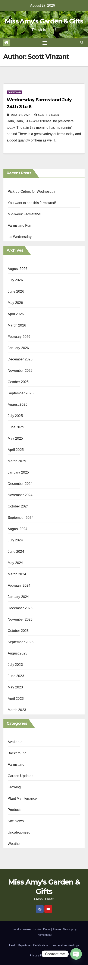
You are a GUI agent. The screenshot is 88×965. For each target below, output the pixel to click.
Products (15, 810)
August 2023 (17, 653)
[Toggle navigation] (45, 43)
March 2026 (17, 325)
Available (15, 742)
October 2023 (18, 631)
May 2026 (15, 303)
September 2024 (21, 517)
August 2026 (17, 269)
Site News (16, 821)
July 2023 (15, 664)
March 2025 (17, 461)
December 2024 (20, 483)
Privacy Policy (39, 955)
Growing (14, 787)
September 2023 (21, 642)
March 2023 (17, 710)
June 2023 (16, 676)
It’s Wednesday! (20, 237)
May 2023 (15, 687)
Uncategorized (19, 832)
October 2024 (18, 506)
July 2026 (15, 280)
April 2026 (16, 314)
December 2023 (20, 608)
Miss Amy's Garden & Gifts (44, 21)
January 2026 (18, 348)
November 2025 (20, 370)
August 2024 (17, 529)
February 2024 (19, 585)
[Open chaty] (76, 954)
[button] (82, 42)
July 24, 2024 (21, 114)
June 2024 (16, 551)
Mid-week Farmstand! (24, 214)
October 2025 (18, 382)
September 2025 (21, 393)
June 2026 (16, 291)
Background (17, 753)
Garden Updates (20, 776)
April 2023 (16, 698)
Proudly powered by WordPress (31, 929)
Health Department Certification (28, 945)
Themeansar (43, 934)
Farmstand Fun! (20, 225)
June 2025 (16, 427)
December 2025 (20, 359)
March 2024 (17, 574)
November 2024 (20, 495)
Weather (14, 843)
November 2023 (20, 619)
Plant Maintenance (22, 798)
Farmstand (14, 92)
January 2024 (18, 597)
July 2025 (15, 416)
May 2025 (15, 438)
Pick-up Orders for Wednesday (31, 191)
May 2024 (15, 563)
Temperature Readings (65, 945)
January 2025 (18, 472)
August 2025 (17, 404)
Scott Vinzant (49, 114)
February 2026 (19, 336)
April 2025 (16, 450)
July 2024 (15, 540)
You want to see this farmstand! (32, 203)
